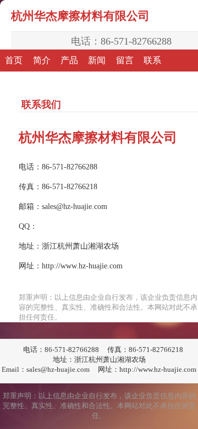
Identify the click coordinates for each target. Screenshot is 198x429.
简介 (42, 60)
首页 (14, 60)
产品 (69, 60)
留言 (125, 60)
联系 (152, 60)
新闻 (97, 60)
